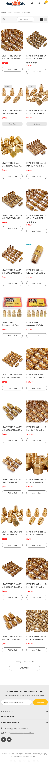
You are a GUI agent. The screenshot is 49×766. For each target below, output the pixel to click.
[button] (31, 63)
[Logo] (15, 3)
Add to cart (12, 69)
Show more (24, 668)
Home (3, 12)
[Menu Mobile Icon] (2, 3)
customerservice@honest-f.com (22, 733)
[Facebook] (3, 739)
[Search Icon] (32, 3)
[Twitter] (9, 739)
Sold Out (12, 124)
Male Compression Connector (19, 12)
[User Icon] (39, 3)
